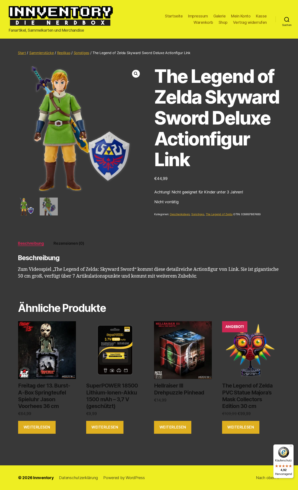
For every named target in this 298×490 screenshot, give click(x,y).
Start (22, 53)
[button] (136, 74)
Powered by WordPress (124, 477)
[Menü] (291, 447)
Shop (223, 22)
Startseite (174, 16)
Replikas (63, 53)
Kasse (261, 16)
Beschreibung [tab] (31, 243)
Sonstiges (81, 53)
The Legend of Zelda (219, 214)
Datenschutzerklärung (78, 477)
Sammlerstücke (41, 53)
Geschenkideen (180, 214)
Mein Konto (240, 16)
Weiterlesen (37, 427)
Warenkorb (203, 22)
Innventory (43, 477)
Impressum (198, 16)
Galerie (219, 16)
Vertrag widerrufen (250, 22)
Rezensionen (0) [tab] (68, 243)
